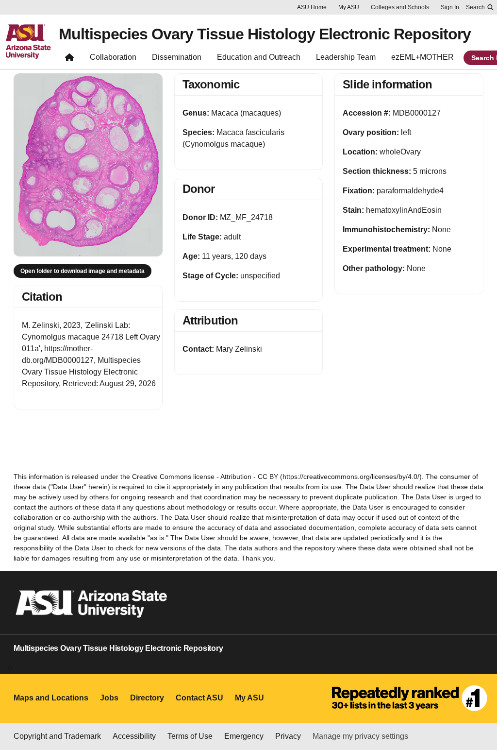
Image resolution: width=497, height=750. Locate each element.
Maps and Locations (51, 698)
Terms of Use (190, 736)
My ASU (348, 7)
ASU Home (312, 7)
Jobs (109, 698)
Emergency (244, 736)
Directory (147, 698)
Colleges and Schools (400, 7)
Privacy (288, 736)
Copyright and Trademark (57, 736)
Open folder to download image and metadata (82, 271)
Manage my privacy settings (360, 736)
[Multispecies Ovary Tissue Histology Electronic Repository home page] (69, 59)
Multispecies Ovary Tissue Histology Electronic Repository (265, 34)
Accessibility (134, 736)
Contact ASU (199, 698)
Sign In (450, 7)
